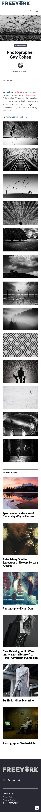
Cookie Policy (8, 794)
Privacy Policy (8, 797)
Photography (20, 45)
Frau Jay (23, 71)
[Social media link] (4, 780)
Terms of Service (9, 800)
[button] (31, 10)
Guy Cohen (8, 92)
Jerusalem (30, 95)
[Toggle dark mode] (37, 808)
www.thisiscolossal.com (16, 116)
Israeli (20, 92)
